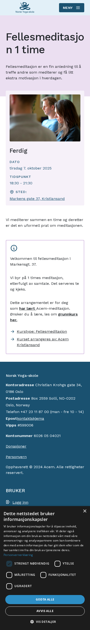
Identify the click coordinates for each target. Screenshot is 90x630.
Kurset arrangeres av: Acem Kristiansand (43, 342)
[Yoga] (25, 7)
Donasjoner (16, 446)
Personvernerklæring (18, 555)
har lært (27, 308)
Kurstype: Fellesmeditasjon (42, 331)
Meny (68, 8)
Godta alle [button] (45, 599)
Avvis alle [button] (45, 611)
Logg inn (20, 502)
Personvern (16, 457)
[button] (45, 621)
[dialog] (45, 568)
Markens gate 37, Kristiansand (37, 198)
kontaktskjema (30, 418)
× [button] (84, 511)
